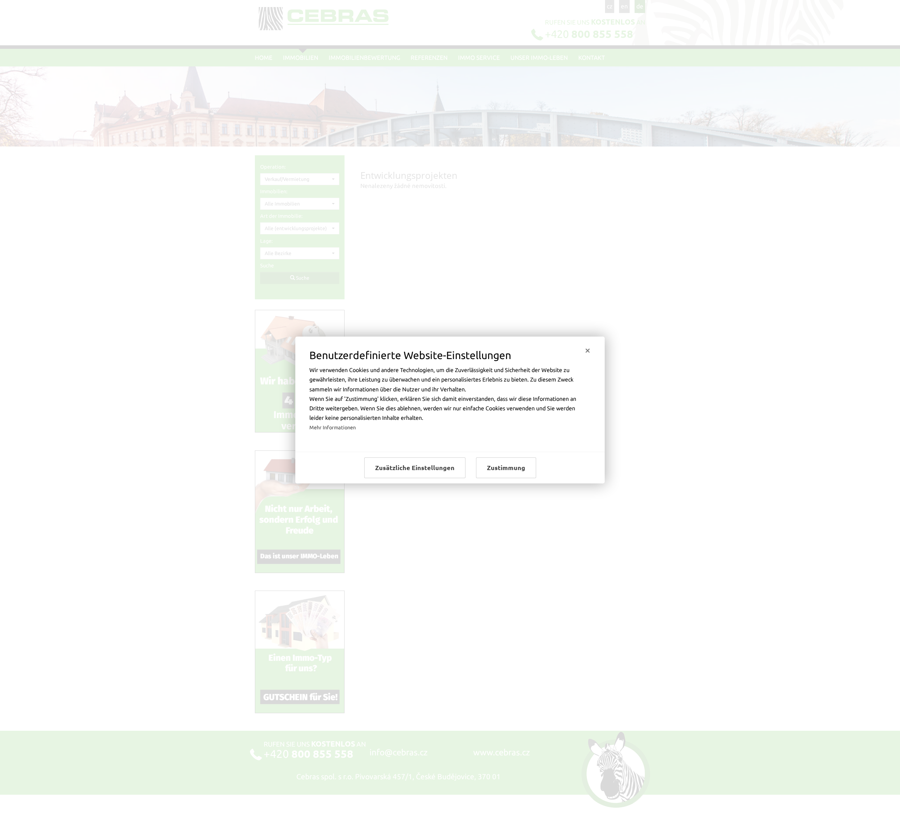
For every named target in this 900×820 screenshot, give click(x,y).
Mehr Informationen (332, 427)
